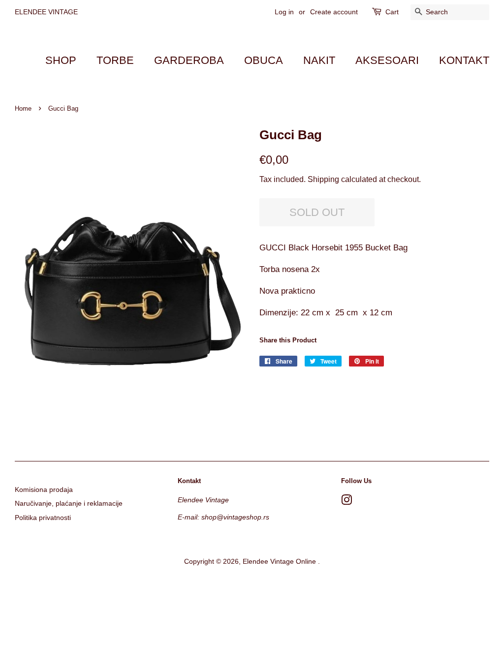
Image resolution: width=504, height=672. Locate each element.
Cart (392, 12)
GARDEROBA (189, 60)
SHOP (60, 60)
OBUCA (263, 60)
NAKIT (319, 60)
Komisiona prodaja (44, 489)
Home (23, 108)
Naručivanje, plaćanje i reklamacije (69, 503)
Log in (284, 12)
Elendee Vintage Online (280, 561)
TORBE (115, 60)
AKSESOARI (387, 60)
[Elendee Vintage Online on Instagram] (346, 502)
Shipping (323, 179)
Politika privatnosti (43, 517)
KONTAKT (464, 60)
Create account (334, 12)
